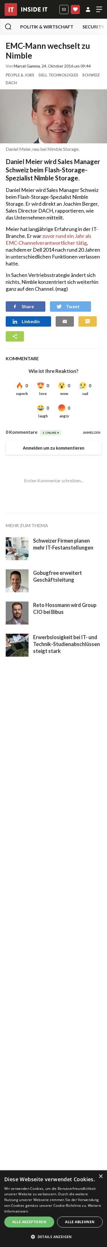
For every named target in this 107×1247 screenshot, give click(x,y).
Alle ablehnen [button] (79, 1221)
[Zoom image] (53, 116)
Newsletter (63, 9)
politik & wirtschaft (46, 26)
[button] (53, 1236)
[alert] (53, 1208)
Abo (75, 9)
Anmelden (88, 9)
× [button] (100, 1176)
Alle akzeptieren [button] (29, 1221)
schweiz (91, 75)
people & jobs (20, 75)
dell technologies (58, 75)
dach (11, 82)
